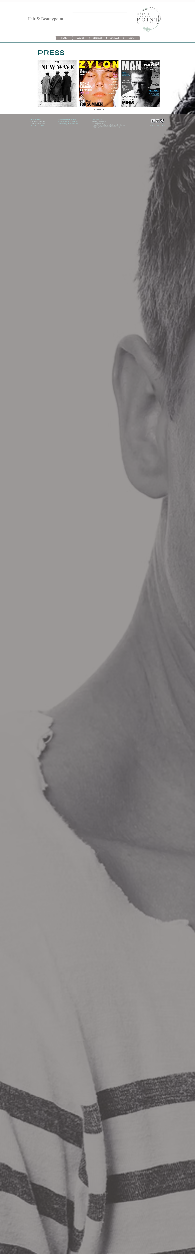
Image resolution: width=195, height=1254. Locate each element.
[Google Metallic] (162, 121)
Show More (99, 109)
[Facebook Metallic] (153, 121)
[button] (57, 83)
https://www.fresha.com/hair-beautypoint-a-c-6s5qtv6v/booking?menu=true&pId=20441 (109, 126)
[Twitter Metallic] (157, 121)
